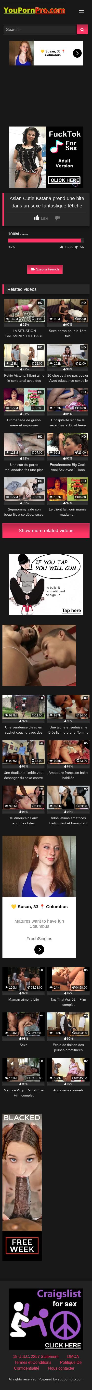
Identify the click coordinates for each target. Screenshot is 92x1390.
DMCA (73, 1356)
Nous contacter (61, 1368)
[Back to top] (76, 1375)
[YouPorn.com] (37, 11)
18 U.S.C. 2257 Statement (35, 1356)
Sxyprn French (47, 269)
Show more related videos (46, 530)
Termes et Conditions (32, 1362)
